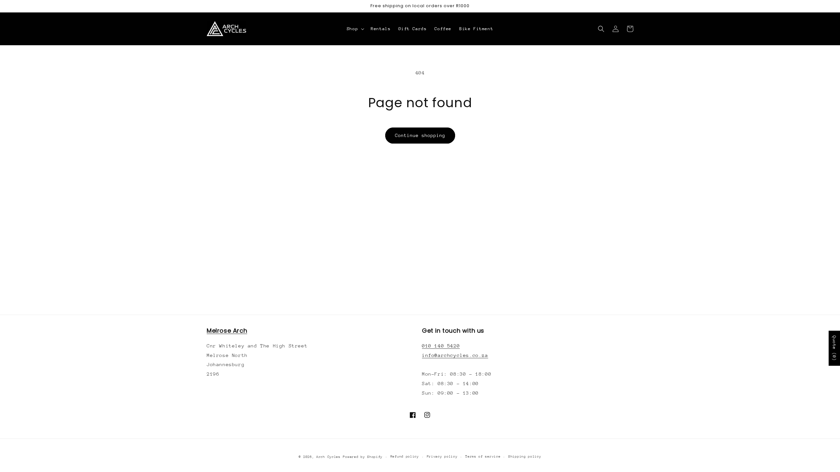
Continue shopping (420, 135)
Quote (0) (834, 348)
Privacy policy (442, 457)
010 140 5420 (441, 345)
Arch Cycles (328, 457)
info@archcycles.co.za (455, 355)
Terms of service (482, 457)
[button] (355, 29)
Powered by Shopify (363, 457)
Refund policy (404, 457)
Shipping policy (524, 457)
